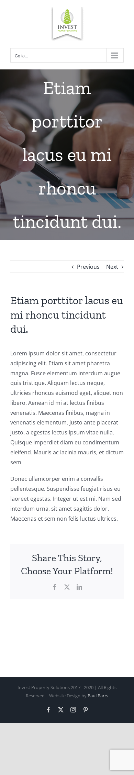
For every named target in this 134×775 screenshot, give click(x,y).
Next (112, 266)
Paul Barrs (98, 696)
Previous (88, 266)
